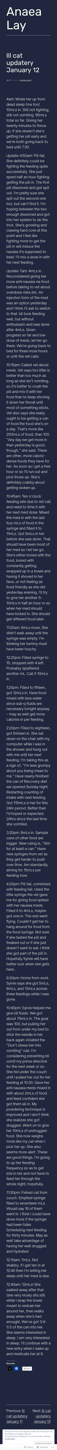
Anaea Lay (24, 18)
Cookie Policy (10, 1439)
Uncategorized (25, 80)
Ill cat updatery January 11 (16, 1416)
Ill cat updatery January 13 (42, 1416)
